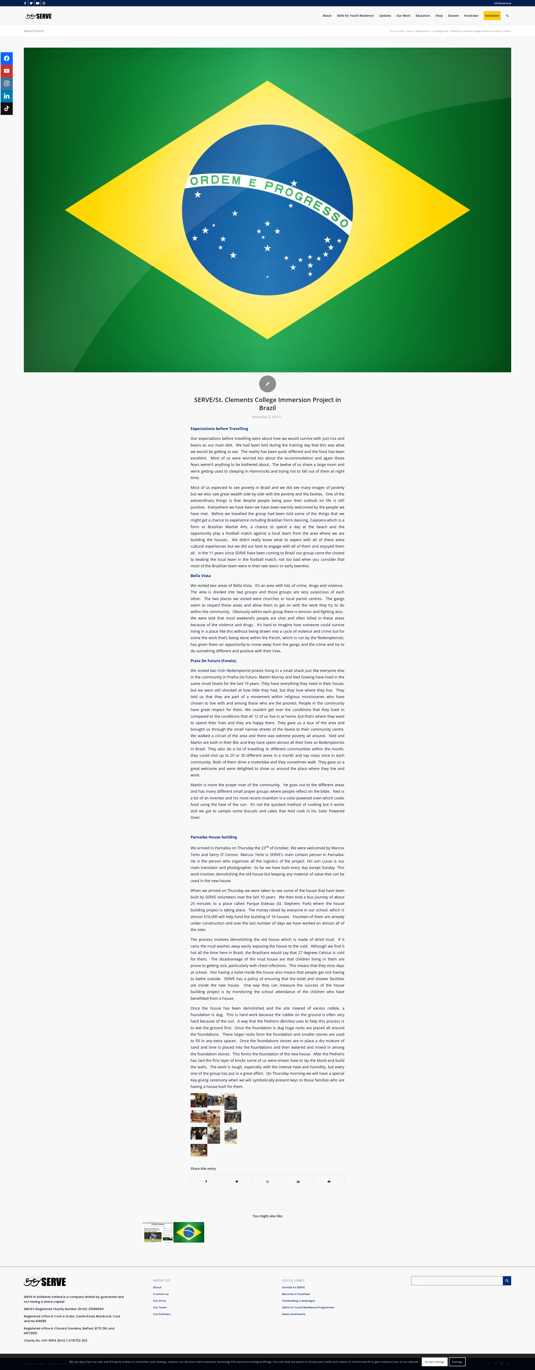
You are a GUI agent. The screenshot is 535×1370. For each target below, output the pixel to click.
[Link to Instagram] (44, 3)
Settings (457, 1362)
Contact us (161, 1294)
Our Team (160, 1307)
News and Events (293, 1314)
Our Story (159, 1301)
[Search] (507, 15)
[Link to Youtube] (37, 3)
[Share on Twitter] (237, 1181)
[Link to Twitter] (31, 3)
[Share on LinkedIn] (298, 1181)
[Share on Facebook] (206, 1181)
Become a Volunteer (296, 1294)
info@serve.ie (502, 3)
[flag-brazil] (267, 210)
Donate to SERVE (293, 1287)
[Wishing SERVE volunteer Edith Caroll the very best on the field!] (157, 1232)
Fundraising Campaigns (298, 1301)
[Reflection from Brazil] (188, 1232)
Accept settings (435, 1362)
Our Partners (161, 1314)
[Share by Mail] (329, 1181)
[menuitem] (327, 15)
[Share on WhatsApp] (267, 1181)
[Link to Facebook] (25, 3)
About (157, 1287)
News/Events (34, 31)
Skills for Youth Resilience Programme (308, 1307)
